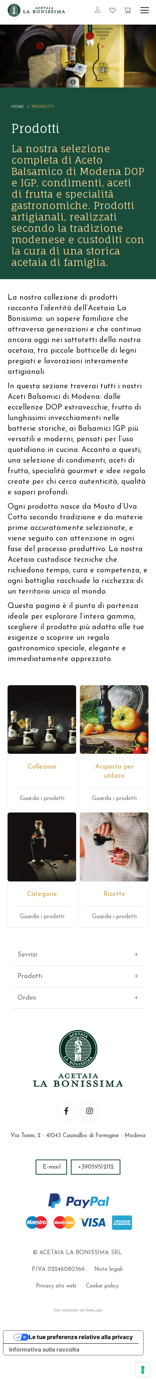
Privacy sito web (56, 1286)
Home (17, 106)
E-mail (52, 1167)
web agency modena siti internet (78, 1310)
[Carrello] (127, 10)
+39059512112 (96, 1167)
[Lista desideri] (112, 10)
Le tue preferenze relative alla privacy (81, 1337)
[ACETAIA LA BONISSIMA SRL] (36, 10)
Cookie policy (102, 1286)
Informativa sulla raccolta (44, 1349)
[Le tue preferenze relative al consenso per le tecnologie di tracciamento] (143, 1370)
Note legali (108, 1269)
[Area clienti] (97, 10)
